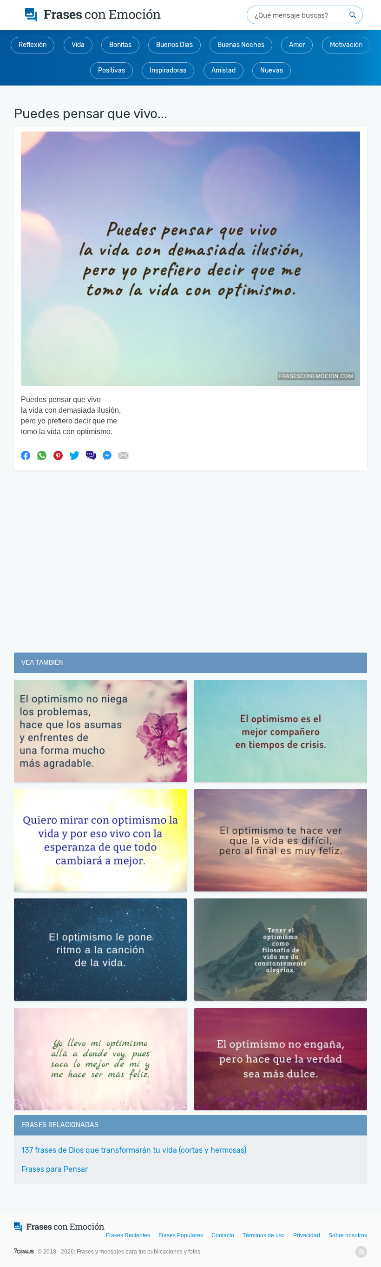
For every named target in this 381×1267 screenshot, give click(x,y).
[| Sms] (91, 455)
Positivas (111, 70)
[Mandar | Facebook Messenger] (107, 455)
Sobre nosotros (347, 1235)
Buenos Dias (174, 45)
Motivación (346, 45)
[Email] (123, 455)
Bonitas (120, 45)
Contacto (222, 1235)
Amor (297, 45)
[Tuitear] (74, 455)
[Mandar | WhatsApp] (42, 455)
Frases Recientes (128, 1235)
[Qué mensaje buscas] (352, 15)
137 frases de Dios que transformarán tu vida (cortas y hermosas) (133, 1150)
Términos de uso (264, 1235)
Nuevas (271, 70)
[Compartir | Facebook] (26, 455)
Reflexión (32, 45)
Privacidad (306, 1235)
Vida (78, 45)
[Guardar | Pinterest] (58, 455)
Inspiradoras (168, 70)
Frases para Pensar (54, 1169)
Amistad (223, 70)
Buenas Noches (240, 45)
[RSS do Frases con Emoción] (361, 1252)
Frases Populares (180, 1235)
